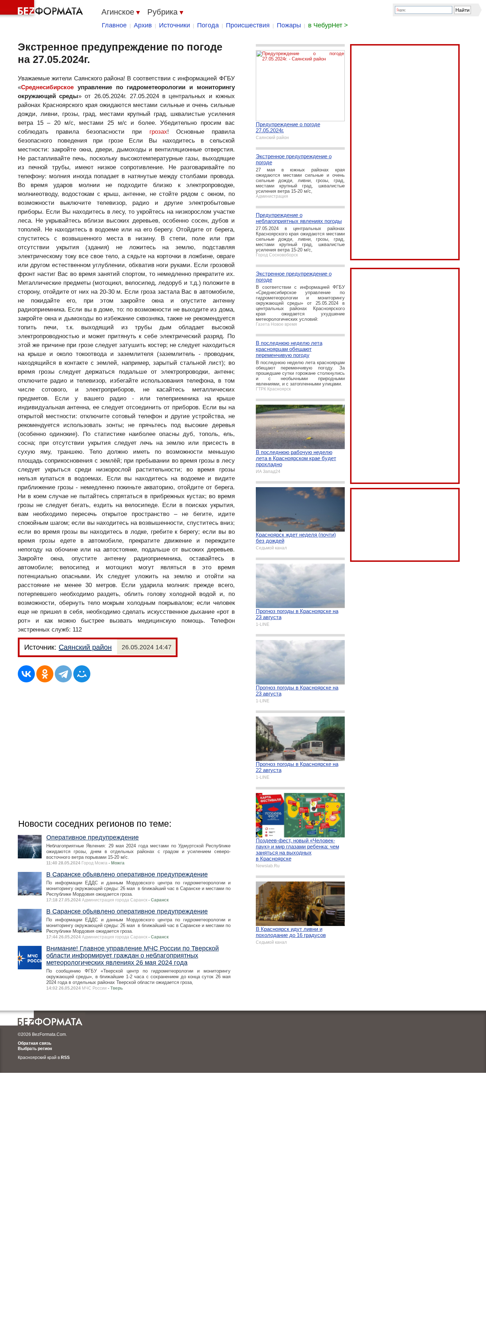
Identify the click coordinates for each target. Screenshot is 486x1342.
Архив (143, 25)
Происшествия (248, 25)
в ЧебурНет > (328, 25)
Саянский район (85, 647)
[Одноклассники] (44, 673)
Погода (208, 25)
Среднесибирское (47, 87)
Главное (114, 25)
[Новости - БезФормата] (42, 9)
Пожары (289, 25)
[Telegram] (63, 673)
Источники (174, 25)
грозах (158, 131)
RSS (65, 1057)
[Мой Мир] (81, 673)
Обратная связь (34, 1043)
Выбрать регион (35, 1048)
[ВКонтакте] (26, 673)
